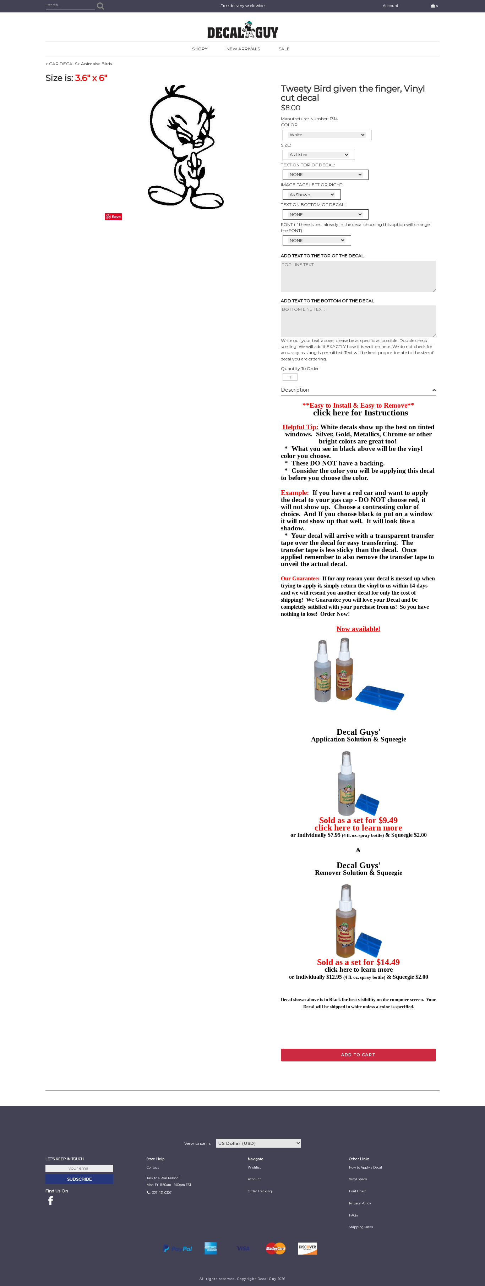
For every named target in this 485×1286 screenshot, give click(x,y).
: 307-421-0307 (161, 1192)
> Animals (87, 63)
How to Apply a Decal (365, 1167)
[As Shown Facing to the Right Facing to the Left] (312, 194)
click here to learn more (358, 827)
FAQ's (353, 1215)
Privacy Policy (360, 1203)
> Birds (105, 63)
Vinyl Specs (358, 1179)
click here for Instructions (360, 412)
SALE (284, 48)
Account (390, 6)
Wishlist (254, 1167)
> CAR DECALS (61, 63)
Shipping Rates (361, 1227)
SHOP (198, 48)
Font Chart (357, 1191)
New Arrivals (243, 48)
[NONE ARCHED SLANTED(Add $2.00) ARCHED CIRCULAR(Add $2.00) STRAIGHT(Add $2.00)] (326, 175)
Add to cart (358, 1054)
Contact (153, 1167)
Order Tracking (260, 1191)
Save (116, 216)
